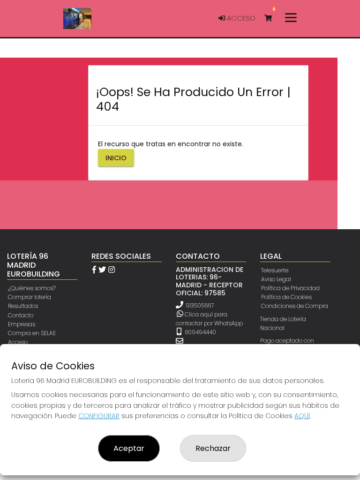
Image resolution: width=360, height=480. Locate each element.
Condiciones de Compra (294, 306)
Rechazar (213, 448)
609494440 (199, 332)
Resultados (23, 306)
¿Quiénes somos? (32, 288)
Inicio (116, 158)
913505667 (200, 305)
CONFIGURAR (99, 415)
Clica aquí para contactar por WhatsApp (209, 318)
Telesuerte (274, 270)
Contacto (20, 315)
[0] (272, 18)
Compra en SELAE (32, 333)
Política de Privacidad (290, 288)
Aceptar (128, 448)
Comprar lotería (29, 297)
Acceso (240, 18)
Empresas (21, 324)
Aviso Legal (276, 279)
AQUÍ (302, 415)
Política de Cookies (286, 297)
